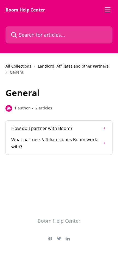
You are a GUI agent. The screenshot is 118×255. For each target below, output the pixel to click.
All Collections (18, 66)
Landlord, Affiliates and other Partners (73, 66)
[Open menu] (108, 10)
